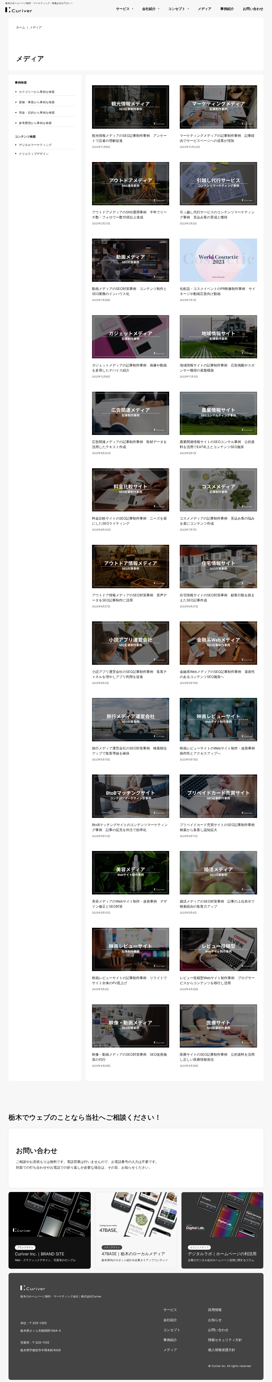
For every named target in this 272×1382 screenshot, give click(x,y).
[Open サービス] (132, 8)
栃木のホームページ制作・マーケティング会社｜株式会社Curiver (60, 1296)
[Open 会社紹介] (158, 8)
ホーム (20, 27)
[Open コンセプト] (188, 8)
